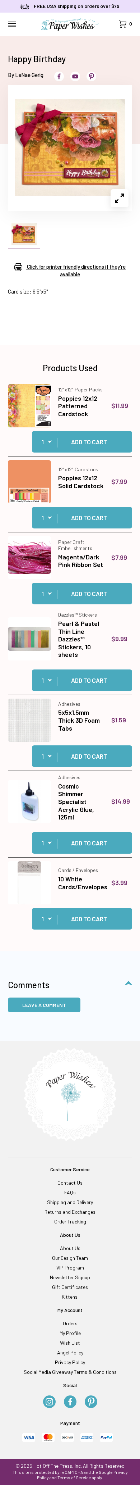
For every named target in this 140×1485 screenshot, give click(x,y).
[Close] (132, 546)
